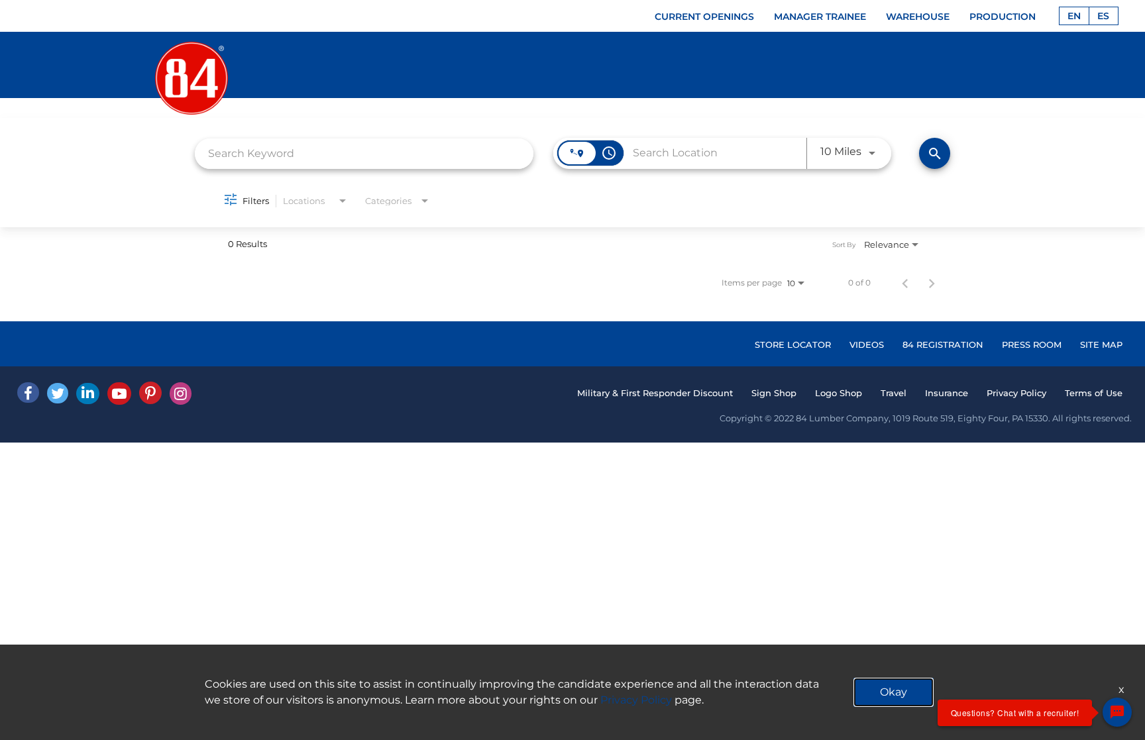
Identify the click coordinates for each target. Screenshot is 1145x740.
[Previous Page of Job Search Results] (905, 283)
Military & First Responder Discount (655, 393)
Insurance (946, 393)
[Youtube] (119, 393)
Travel (893, 393)
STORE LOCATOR (793, 344)
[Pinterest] (150, 393)
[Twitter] (57, 393)
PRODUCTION (1002, 17)
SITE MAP (1101, 344)
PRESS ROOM (1032, 344)
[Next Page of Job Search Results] (931, 283)
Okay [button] (893, 692)
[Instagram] (180, 393)
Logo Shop (838, 393)
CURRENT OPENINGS (704, 17)
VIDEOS (866, 344)
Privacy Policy (1016, 393)
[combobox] (364, 153)
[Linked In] (87, 393)
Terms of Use (1093, 393)
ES (1103, 16)
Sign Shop (773, 393)
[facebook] (28, 392)
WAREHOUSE (918, 17)
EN (1074, 16)
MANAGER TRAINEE (820, 17)
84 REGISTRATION (942, 344)
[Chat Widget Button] (1117, 712)
